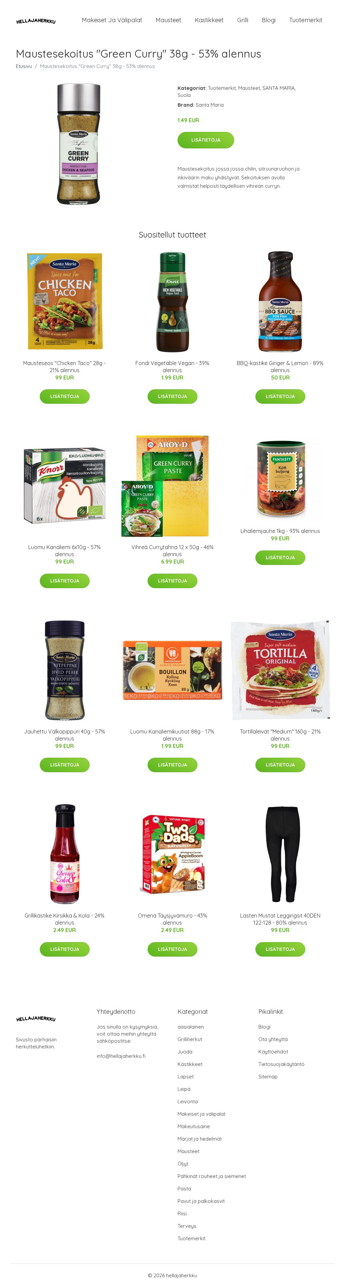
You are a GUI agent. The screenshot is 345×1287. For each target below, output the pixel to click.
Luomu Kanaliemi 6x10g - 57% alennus (64, 551)
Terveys (187, 1226)
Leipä (184, 1089)
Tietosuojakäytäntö (281, 1064)
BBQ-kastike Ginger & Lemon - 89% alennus (280, 366)
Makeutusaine (194, 1126)
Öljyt (183, 1163)
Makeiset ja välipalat (112, 20)
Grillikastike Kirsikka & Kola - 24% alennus (64, 919)
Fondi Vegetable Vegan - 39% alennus (172, 366)
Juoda (185, 1051)
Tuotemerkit (305, 20)
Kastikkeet (209, 20)
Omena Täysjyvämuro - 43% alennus (172, 919)
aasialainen (191, 1027)
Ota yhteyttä (273, 1039)
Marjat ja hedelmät (200, 1139)
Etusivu (24, 66)
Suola (184, 95)
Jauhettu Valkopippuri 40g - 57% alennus (64, 735)
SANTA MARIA (278, 88)
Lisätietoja (205, 140)
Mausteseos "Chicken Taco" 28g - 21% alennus (64, 366)
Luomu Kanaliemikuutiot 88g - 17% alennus (172, 735)
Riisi (182, 1213)
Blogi (269, 20)
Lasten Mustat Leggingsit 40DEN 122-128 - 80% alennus (280, 919)
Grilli (242, 20)
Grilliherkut (190, 1039)
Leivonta (188, 1101)
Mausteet (168, 20)
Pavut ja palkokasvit (201, 1201)
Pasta (184, 1188)
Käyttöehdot (273, 1051)
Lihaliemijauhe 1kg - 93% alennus (280, 531)
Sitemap (268, 1076)
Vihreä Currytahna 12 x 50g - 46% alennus (172, 551)
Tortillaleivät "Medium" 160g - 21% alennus (280, 735)
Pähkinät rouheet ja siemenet (212, 1176)
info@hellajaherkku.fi (121, 1056)
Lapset (186, 1076)
